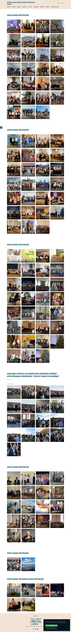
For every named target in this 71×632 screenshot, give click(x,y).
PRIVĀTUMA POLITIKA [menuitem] (55, 6)
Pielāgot (64, 622)
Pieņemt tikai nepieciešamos (51, 628)
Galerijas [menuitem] (30, 6)
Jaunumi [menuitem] (13, 6)
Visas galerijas (10, 383)
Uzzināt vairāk (60, 622)
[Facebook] (33, 629)
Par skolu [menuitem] (19, 6)
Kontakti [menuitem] (47, 6)
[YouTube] (38, 629)
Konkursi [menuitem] (42, 6)
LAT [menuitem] (60, 3)
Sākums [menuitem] (8, 6)
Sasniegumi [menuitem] (36, 6)
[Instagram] (35, 629)
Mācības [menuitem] (24, 6)
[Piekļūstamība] (58, 3)
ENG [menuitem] (63, 3)
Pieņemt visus (51, 625)
